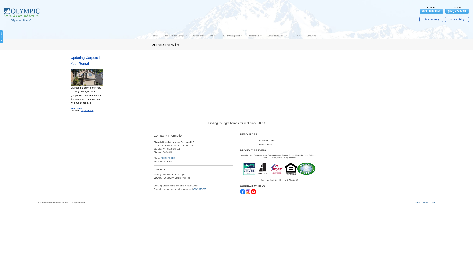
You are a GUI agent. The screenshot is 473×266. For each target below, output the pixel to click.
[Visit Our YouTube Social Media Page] (253, 191)
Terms (433, 202)
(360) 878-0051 (431, 11)
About (295, 36)
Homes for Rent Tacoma (203, 36)
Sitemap (417, 202)
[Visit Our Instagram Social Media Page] (248, 191)
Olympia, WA (87, 110)
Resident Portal (265, 144)
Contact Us (311, 36)
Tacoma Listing (457, 19)
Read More (76, 108)
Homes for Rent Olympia (174, 36)
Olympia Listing (431, 19)
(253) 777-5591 (457, 11)
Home (155, 36)
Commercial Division (276, 36)
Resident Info (253, 36)
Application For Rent (267, 140)
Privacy (425, 202)
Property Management (231, 36)
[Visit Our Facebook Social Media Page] (242, 191)
